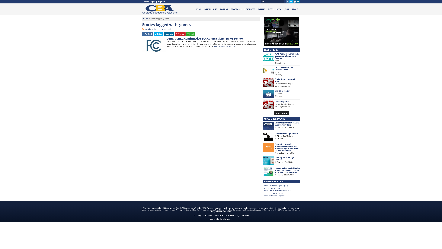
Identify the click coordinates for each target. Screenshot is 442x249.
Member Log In (149, 2)
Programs (236, 9)
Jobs (286, 9)
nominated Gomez (221, 46)
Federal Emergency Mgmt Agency (275, 186)
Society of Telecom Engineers (274, 196)
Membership (210, 9)
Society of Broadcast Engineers (274, 193)
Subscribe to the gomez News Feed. (157, 29)
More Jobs (280, 113)
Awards (224, 9)
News (270, 9)
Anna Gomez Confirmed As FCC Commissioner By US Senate (205, 38)
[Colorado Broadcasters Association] (162, 9)
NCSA (278, 9)
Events (261, 9)
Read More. (233, 46)
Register (161, 2)
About (295, 9)
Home (198, 9)
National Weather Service (272, 188)
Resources (249, 9)
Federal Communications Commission (277, 191)
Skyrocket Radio (225, 219)
